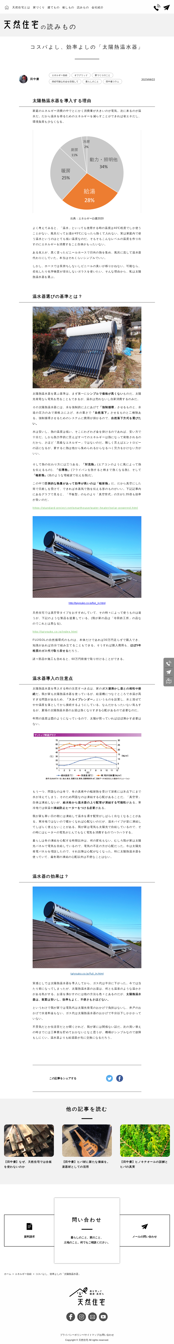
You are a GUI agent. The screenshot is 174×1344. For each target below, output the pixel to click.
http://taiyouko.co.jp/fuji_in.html (87, 603)
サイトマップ (92, 1334)
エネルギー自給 (59, 75)
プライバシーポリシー (72, 1334)
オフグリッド (81, 75)
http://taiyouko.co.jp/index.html (55, 631)
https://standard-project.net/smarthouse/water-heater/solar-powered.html (85, 507)
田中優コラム (112, 81)
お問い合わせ (107, 1334)
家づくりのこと (102, 75)
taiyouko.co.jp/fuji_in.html (87, 973)
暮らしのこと (92, 81)
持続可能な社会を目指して (65, 81)
